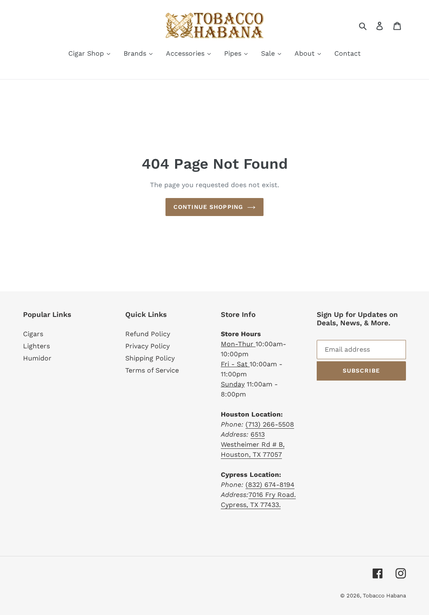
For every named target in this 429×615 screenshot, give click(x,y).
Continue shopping (208, 206)
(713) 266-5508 (270, 424)
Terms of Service (152, 370)
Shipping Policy (150, 358)
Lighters (36, 346)
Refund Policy (147, 334)
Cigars (33, 334)
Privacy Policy (147, 346)
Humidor (37, 358)
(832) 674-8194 (270, 485)
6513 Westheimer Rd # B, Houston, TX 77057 (252, 444)
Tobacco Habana (384, 595)
